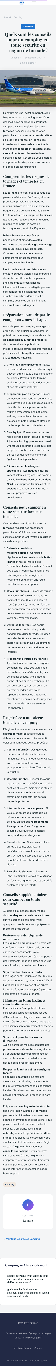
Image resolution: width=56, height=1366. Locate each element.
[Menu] (34, 2)
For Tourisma (28, 1323)
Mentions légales (22, 1348)
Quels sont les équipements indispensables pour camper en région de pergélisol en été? (28, 1293)
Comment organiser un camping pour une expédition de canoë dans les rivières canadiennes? (27, 1279)
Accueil (7, 17)
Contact (38, 1348)
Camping (18, 17)
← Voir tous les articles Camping (21, 1238)
